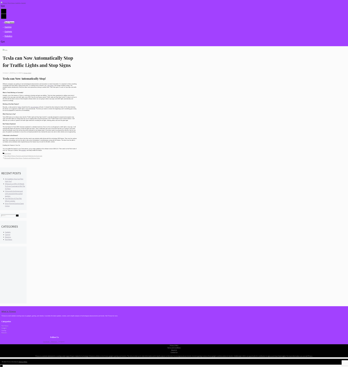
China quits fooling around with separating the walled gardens (14, 193)
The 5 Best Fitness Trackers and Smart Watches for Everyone (23, 156)
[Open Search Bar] (3, 6)
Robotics (8, 36)
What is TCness (8, 311)
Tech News (9, 22)
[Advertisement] (13, 275)
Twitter (19, 107)
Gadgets (8, 31)
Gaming (8, 27)
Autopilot (23, 150)
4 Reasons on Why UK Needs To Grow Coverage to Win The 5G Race (15, 186)
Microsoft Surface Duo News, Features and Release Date (22, 158)
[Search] (17, 215)
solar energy (50, 85)
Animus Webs (23, 362)
